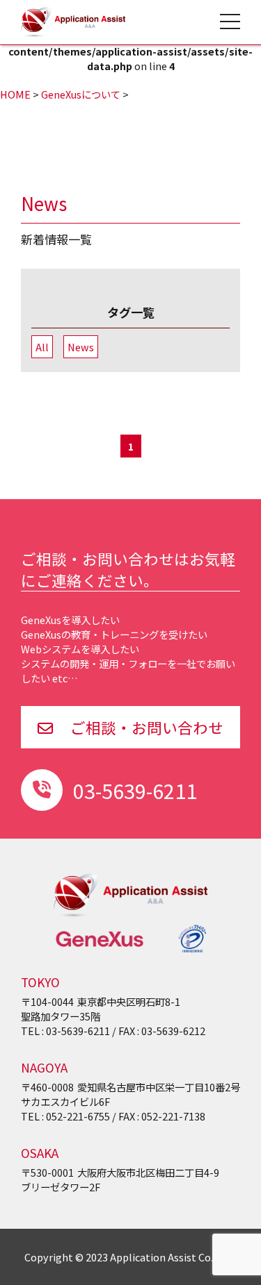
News (81, 346)
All (42, 346)
